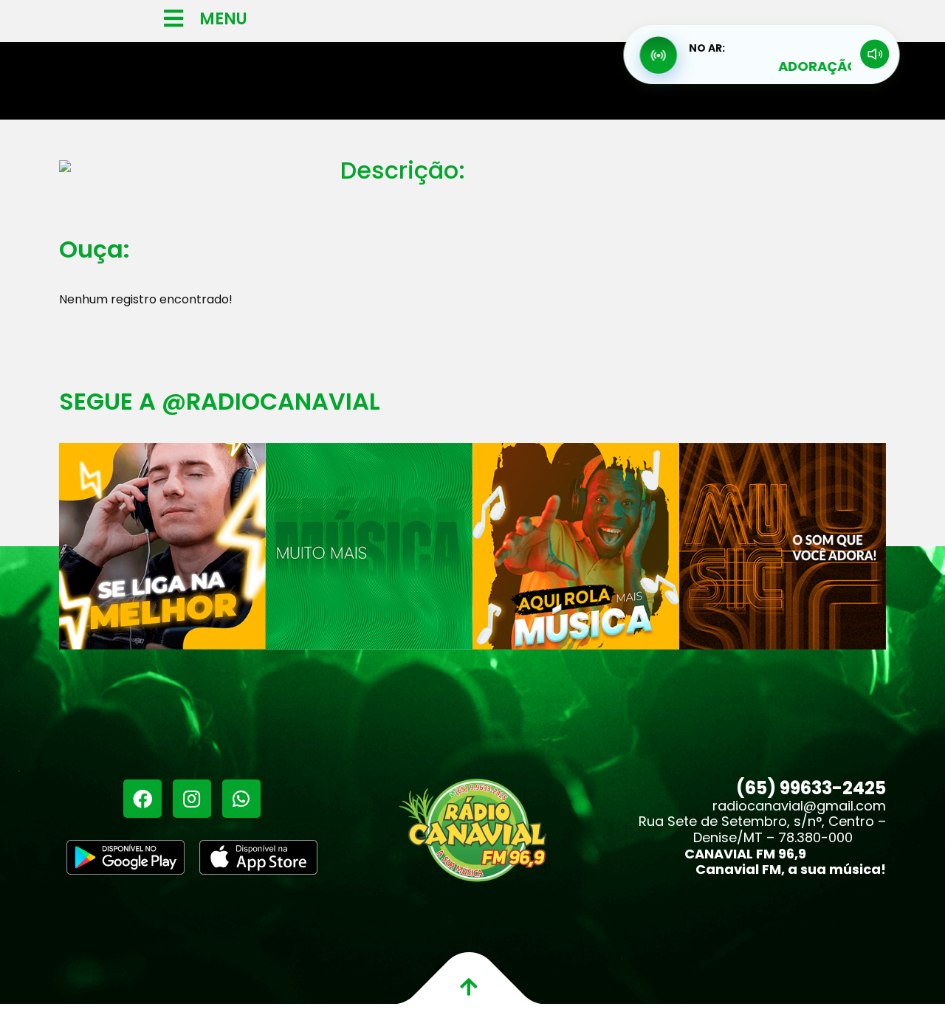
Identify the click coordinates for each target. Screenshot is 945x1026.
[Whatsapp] (241, 798)
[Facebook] (142, 798)
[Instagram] (192, 798)
